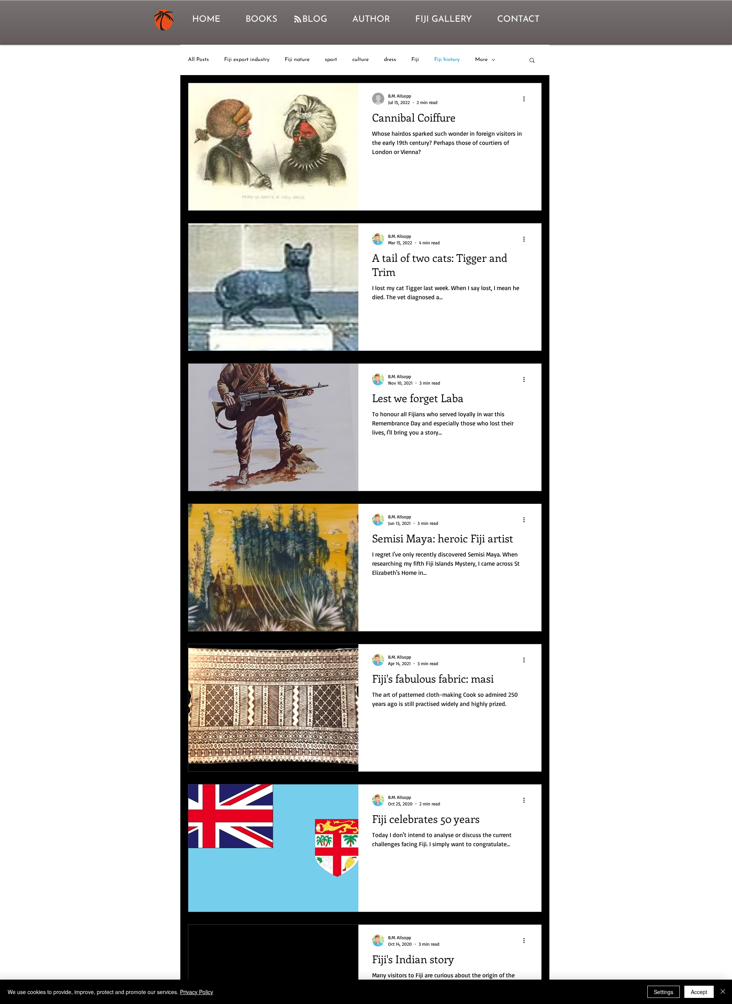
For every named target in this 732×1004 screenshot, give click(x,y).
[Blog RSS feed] (297, 19)
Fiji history (447, 60)
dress (390, 60)
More (481, 60)
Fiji (415, 60)
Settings (663, 992)
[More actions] (526, 98)
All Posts (198, 60)
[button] (532, 61)
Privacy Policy (196, 992)
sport (331, 60)
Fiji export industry (247, 60)
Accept (699, 992)
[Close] (722, 992)
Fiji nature (297, 60)
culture (360, 60)
